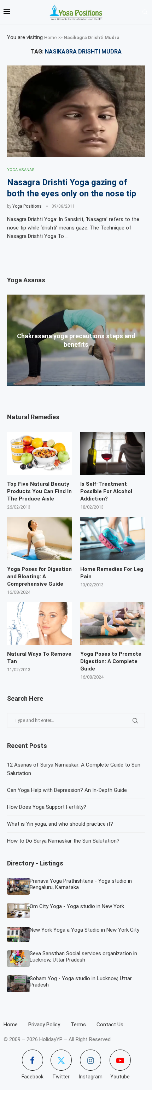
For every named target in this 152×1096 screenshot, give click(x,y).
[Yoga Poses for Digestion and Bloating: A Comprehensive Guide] (39, 538)
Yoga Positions (27, 206)
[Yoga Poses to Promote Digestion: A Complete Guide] (112, 623)
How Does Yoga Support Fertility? (46, 807)
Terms (78, 1024)
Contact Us (110, 1024)
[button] (76, 389)
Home (50, 37)
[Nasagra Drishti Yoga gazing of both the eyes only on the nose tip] (76, 111)
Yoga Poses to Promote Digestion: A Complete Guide (110, 661)
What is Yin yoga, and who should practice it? (60, 824)
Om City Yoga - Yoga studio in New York (77, 906)
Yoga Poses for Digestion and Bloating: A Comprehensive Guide (39, 576)
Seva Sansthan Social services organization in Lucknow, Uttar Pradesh (83, 956)
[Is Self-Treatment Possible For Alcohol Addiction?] (112, 453)
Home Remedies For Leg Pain (111, 573)
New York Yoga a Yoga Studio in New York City (84, 930)
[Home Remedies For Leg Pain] (112, 538)
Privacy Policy (44, 1024)
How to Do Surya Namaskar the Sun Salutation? (63, 841)
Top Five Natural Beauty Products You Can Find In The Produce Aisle (39, 491)
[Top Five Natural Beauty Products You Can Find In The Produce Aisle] (39, 453)
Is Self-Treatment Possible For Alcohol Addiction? (106, 491)
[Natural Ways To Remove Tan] (39, 623)
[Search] (144, 12)
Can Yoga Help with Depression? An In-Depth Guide (67, 790)
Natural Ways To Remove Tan (39, 657)
